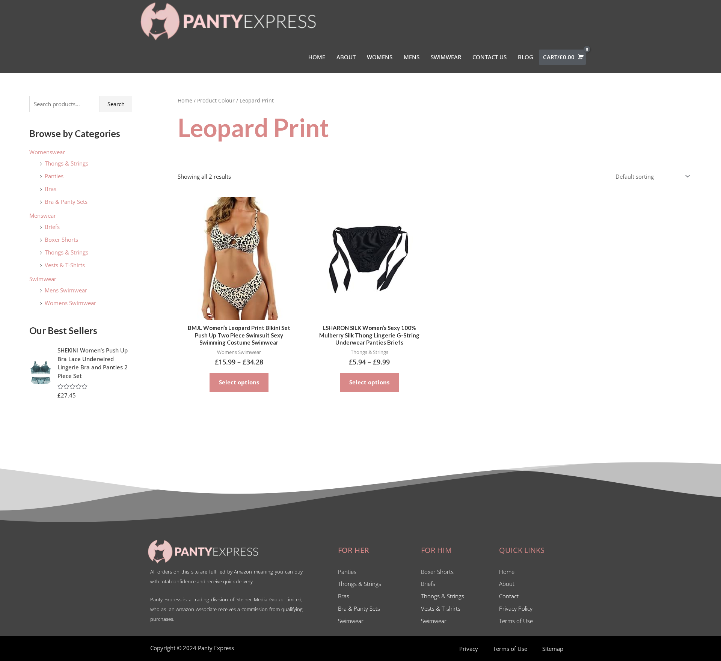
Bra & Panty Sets (66, 201)
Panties (54, 176)
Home (185, 100)
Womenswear (47, 152)
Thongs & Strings (66, 163)
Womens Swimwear (70, 303)
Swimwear (42, 279)
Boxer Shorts (61, 239)
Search (116, 104)
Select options (239, 382)
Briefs (52, 226)
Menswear (42, 215)
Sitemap (552, 648)
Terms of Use (510, 648)
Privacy (468, 648)
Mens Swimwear (66, 290)
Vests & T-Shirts (65, 265)
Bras (50, 189)
